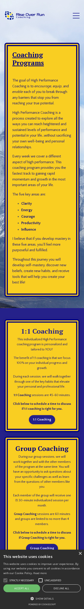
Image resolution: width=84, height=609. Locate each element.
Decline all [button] (61, 588)
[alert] (42, 579)
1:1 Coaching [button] (42, 419)
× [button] (80, 553)
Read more (40, 573)
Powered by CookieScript (42, 604)
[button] (42, 598)
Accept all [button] (21, 588)
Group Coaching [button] (42, 548)
